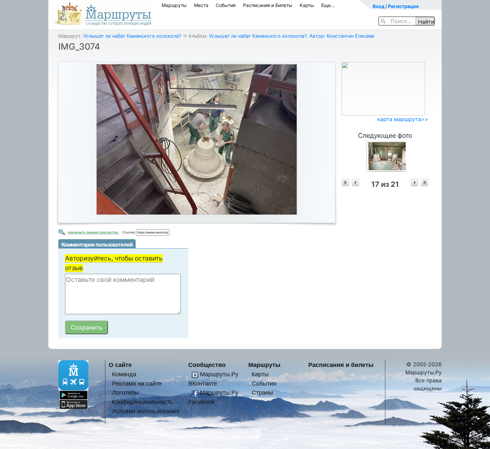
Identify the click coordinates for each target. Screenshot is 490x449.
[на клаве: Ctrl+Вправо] (414, 182)
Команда (124, 374)
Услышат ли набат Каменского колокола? (132, 36)
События (226, 5)
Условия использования (145, 411)
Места (201, 5)
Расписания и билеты (340, 364)
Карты (307, 5)
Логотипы (125, 392)
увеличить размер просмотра (93, 232)
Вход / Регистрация (396, 6)
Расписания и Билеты (267, 5)
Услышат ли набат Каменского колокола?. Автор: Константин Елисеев (291, 36)
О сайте (120, 364)
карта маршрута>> (402, 119)
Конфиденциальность (142, 401)
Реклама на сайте (137, 383)
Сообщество (207, 364)
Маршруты (174, 5)
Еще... (328, 5)
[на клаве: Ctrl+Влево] (355, 182)
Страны (262, 392)
